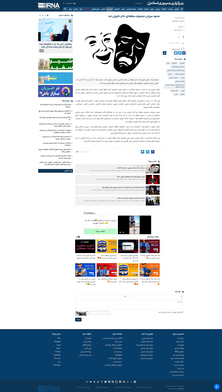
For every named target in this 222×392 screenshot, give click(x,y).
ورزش (158, 9)
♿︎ (217, 386)
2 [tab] (45, 15)
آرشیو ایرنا (181, 345)
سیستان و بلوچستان (178, 67)
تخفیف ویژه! (100, 231)
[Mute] (123, 232)
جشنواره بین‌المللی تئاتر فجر (113, 365)
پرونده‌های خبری (147, 338)
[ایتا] (112, 382)
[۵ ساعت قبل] (55, 29)
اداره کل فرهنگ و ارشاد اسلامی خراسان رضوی (175, 86)
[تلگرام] (135, 382)
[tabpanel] (55, 35)
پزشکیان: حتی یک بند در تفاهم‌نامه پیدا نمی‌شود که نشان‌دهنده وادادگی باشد (55, 46)
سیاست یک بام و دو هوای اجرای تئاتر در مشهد (131, 198)
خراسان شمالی (179, 81)
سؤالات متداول (179, 348)
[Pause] (120, 232)
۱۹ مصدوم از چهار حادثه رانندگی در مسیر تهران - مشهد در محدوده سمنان (56, 137)
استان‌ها (109, 9)
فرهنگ (140, 9)
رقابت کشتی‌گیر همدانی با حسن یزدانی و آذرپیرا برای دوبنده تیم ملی (56, 157)
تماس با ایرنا (180, 341)
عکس (103, 9)
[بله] (120, 382)
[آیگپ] (116, 382)
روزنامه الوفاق (87, 345)
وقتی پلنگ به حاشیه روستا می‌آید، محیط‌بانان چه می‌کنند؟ (55, 105)
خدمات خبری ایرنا (178, 375)
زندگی (76, 9)
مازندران (182, 63)
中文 (58, 338)
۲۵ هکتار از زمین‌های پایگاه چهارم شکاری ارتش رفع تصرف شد (55, 112)
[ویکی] (90, 382)
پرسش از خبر (118, 351)
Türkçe (57, 351)
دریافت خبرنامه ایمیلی (177, 371)
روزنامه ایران (87, 341)
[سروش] (109, 382)
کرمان (182, 78)
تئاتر (168, 63)
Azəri (58, 348)
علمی (123, 9)
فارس (175, 94)
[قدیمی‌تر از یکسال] (153, 168)
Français (56, 365)
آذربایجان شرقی (179, 74)
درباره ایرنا (180, 338)
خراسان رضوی (177, 30)
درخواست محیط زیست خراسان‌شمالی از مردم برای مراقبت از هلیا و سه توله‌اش (55, 131)
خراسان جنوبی (173, 78)
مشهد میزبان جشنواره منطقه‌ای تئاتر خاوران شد (134, 16)
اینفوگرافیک (118, 355)
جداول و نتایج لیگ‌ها (115, 358)
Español (57, 355)
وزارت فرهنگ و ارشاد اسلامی (175, 70)
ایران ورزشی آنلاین (85, 355)
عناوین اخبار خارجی (147, 351)
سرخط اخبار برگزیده (147, 341)
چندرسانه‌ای (95, 9)
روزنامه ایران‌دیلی (85, 351)
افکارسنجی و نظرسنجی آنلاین (112, 338)
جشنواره (174, 63)
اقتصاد (163, 9)
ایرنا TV (86, 9)
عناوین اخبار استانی (147, 348)
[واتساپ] (87, 382)
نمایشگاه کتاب (117, 348)
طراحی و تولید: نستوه (174, 389)
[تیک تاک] (98, 382)
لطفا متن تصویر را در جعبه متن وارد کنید (171, 312)
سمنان (170, 74)
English (57, 341)
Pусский (57, 358)
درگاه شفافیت (179, 361)
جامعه (146, 9)
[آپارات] (123, 382)
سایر (70, 9)
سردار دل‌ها (118, 341)
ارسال (78, 319)
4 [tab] (40, 15)
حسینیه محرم (118, 361)
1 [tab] (47, 15)
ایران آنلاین (87, 348)
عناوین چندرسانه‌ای (147, 358)
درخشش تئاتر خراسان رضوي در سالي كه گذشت (131, 168)
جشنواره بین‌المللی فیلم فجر (113, 345)
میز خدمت (180, 368)
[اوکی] (94, 382)
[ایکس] (131, 382)
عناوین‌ (176, 9)
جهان (152, 9)
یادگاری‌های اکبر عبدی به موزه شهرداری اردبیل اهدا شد (55, 118)
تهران (182, 90)
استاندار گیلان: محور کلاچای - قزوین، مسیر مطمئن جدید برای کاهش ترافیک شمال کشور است (55, 163)
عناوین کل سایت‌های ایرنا (145, 345)
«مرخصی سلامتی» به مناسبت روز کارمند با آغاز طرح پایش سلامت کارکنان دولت (55, 125)
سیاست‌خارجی (131, 9)
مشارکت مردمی (179, 365)
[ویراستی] (105, 382)
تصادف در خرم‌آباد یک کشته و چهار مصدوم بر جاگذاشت (57, 144)
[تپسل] (85, 213)
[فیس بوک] (101, 382)
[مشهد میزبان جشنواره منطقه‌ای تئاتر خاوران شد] (117, 49)
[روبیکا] (127, 382)
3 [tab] (42, 15)
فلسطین (116, 9)
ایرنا (165, 3)
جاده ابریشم (174, 90)
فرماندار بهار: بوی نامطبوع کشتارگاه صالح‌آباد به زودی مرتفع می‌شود (54, 150)
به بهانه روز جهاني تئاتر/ (138, 166)
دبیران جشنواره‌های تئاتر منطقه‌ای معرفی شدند (131, 177)
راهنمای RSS (179, 351)
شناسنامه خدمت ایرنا (177, 358)
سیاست (170, 9)
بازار (81, 9)
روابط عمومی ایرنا (178, 355)
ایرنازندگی (88, 338)
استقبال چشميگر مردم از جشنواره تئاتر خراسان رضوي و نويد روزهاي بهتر (123, 187)
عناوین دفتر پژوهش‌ (146, 355)
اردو (59, 361)
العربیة (58, 345)
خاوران (182, 94)
